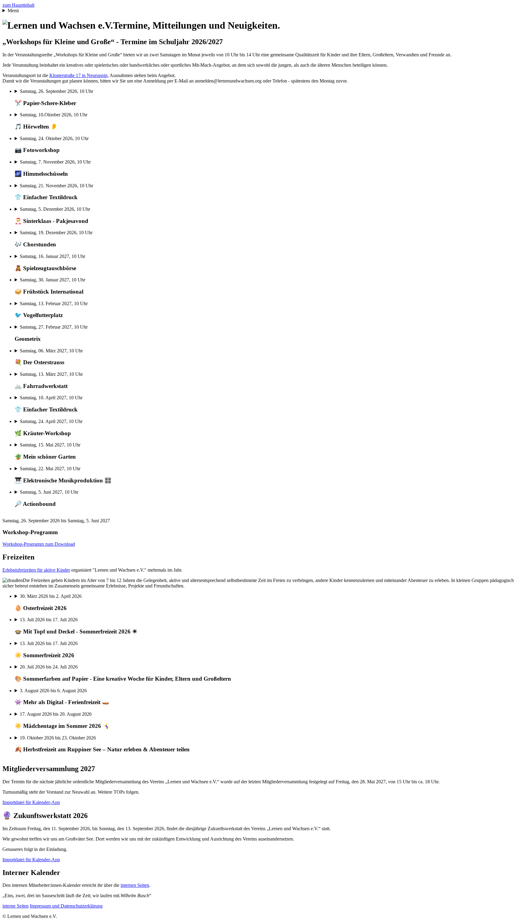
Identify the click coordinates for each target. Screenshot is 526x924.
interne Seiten (15, 905)
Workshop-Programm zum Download (38, 544)
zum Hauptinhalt (18, 5)
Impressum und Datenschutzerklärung (66, 905)
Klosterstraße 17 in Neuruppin (78, 75)
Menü (13, 10)
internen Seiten (135, 885)
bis (48, 602)
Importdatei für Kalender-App (31, 802)
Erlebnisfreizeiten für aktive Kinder (36, 570)
